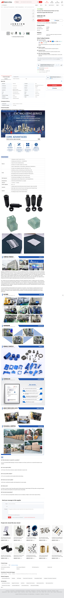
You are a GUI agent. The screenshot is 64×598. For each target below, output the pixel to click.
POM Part (18, 568)
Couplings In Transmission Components (50, 578)
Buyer (41, 5)
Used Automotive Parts (40, 583)
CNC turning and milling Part (20, 567)
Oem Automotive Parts (25, 585)
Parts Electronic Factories (6, 583)
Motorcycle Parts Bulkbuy (35, 585)
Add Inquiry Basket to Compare (18, 36)
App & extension (51, 5)
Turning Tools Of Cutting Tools (27, 578)
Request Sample (54, 22)
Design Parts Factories (15, 583)
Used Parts (22, 583)
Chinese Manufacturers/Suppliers (20, 590)
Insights (57, 590)
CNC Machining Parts (35, 567)
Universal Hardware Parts (6, 578)
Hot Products (7, 590)
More (2, 587)
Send (9, 517)
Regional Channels (43, 590)
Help (45, 5)
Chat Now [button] (57, 20)
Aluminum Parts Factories (30, 583)
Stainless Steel (50, 567)
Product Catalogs (15, 565)
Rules (62, 5)
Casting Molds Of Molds (38, 578)
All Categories (4, 5)
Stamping (13, 578)
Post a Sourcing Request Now (30, 517)
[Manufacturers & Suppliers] (6, 2)
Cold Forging (19, 578)
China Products (12, 590)
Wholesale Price (33, 590)
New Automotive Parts (49, 583)
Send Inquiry (43, 20)
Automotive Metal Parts (15, 585)
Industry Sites (38, 590)
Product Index (49, 590)
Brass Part (2, 568)
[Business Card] (61, 81)
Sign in (62, 2)
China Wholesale (28, 590)
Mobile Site (53, 590)
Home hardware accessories (5, 567)
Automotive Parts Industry (6, 585)
